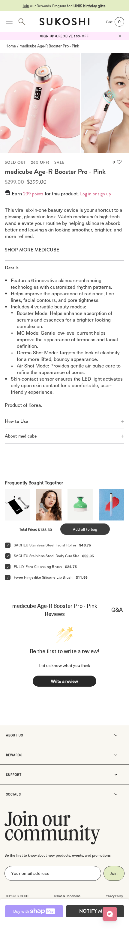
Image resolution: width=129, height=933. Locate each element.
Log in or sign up (95, 194)
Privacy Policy (114, 896)
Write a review (64, 681)
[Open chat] (110, 914)
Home (10, 46)
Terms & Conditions (67, 896)
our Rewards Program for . (64, 5)
